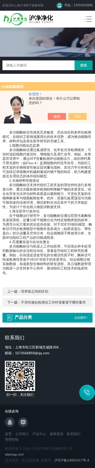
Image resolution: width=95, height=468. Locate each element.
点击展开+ (81, 317)
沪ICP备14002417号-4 (72, 460)
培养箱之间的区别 (34, 291)
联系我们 (73, 434)
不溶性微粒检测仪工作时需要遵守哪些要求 (53, 302)
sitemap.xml (14, 454)
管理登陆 (12, 439)
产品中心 (39, 434)
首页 (8, 434)
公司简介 (22, 434)
